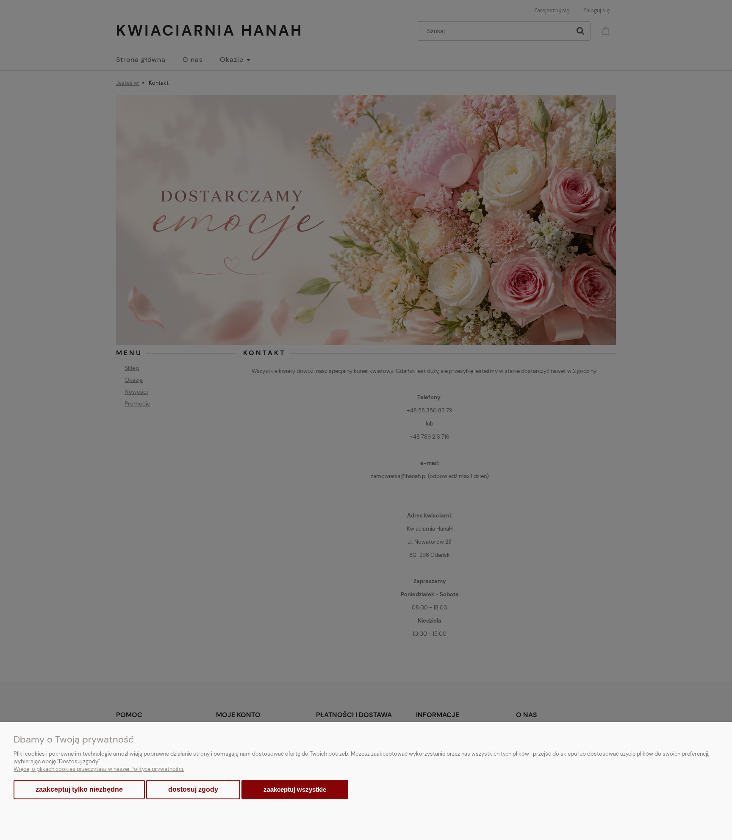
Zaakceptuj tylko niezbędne (79, 789)
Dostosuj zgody (193, 789)
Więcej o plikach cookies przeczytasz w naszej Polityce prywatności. (99, 769)
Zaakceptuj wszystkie (294, 789)
